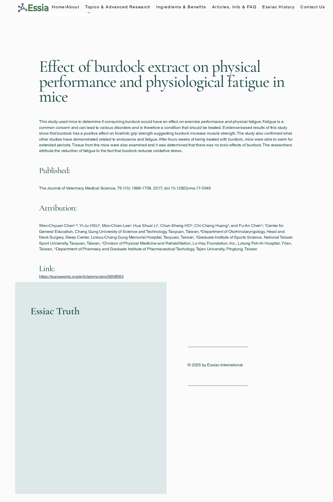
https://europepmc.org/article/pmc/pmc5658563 (81, 276)
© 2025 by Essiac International (215, 364)
